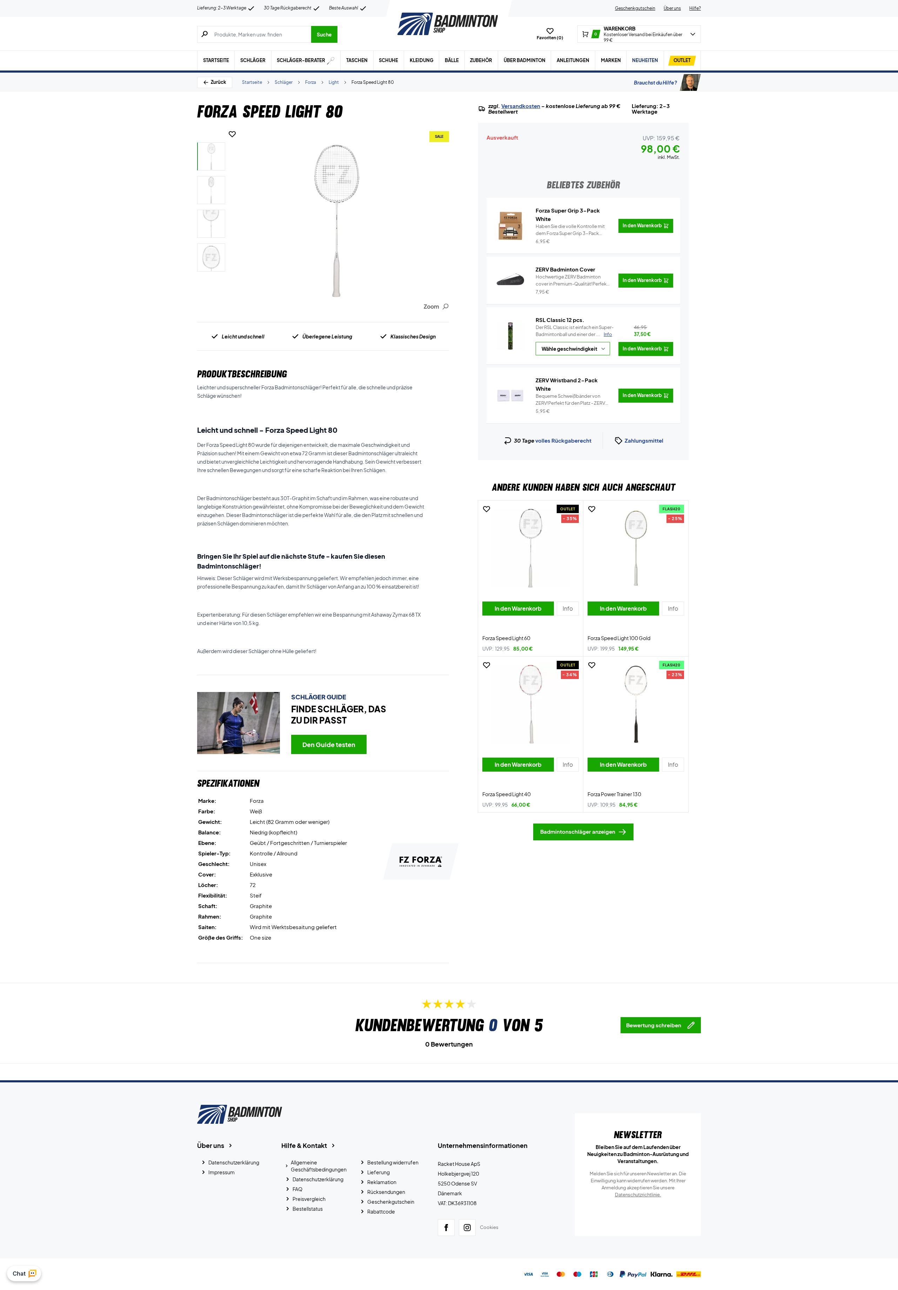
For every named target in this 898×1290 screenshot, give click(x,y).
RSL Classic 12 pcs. (560, 319)
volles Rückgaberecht (563, 440)
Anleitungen (573, 60)
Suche (324, 34)
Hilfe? (695, 8)
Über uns (672, 8)
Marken (611, 60)
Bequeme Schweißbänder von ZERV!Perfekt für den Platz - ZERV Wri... (570, 400)
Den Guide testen (328, 744)
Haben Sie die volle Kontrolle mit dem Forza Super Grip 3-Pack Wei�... (570, 230)
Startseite (216, 60)
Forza (310, 82)
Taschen (357, 60)
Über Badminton (524, 60)
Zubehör (481, 60)
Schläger (253, 60)
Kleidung (422, 60)
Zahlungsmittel (644, 440)
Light (334, 82)
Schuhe (388, 60)
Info (608, 334)
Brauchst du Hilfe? (655, 82)
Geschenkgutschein (635, 8)
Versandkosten (520, 106)
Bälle (452, 60)
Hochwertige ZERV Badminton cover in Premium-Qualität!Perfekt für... (572, 280)
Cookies (489, 1227)
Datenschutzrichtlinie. (638, 1194)
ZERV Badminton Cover (565, 269)
